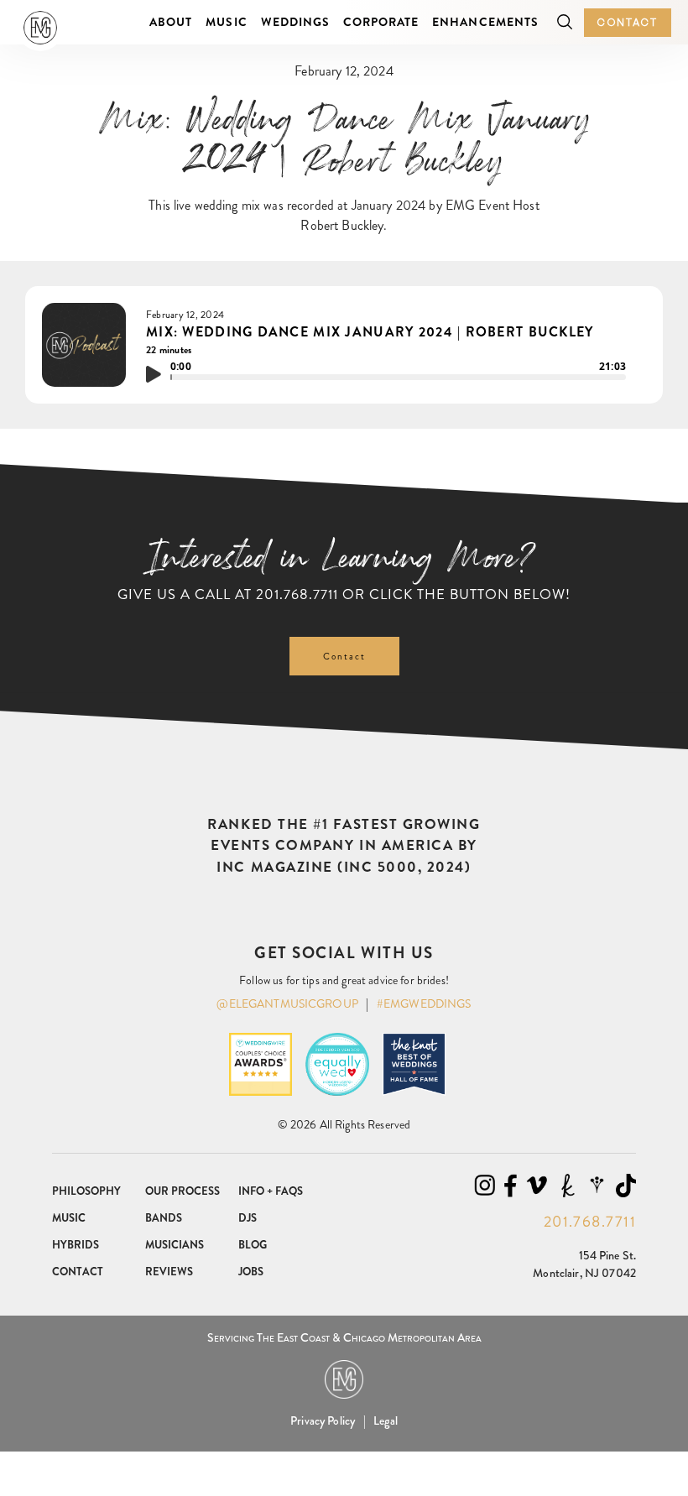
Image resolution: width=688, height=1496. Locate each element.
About (170, 21)
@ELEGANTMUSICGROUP (287, 1003)
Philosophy (86, 1191)
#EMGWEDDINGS (424, 1003)
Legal (385, 1420)
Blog (252, 1245)
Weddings (295, 21)
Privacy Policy (322, 1420)
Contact (627, 22)
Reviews (169, 1272)
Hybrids (75, 1245)
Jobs (250, 1272)
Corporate (381, 21)
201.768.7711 (297, 594)
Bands (163, 1218)
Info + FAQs (270, 1191)
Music (226, 21)
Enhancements (485, 21)
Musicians (174, 1245)
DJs (247, 1218)
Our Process (182, 1191)
